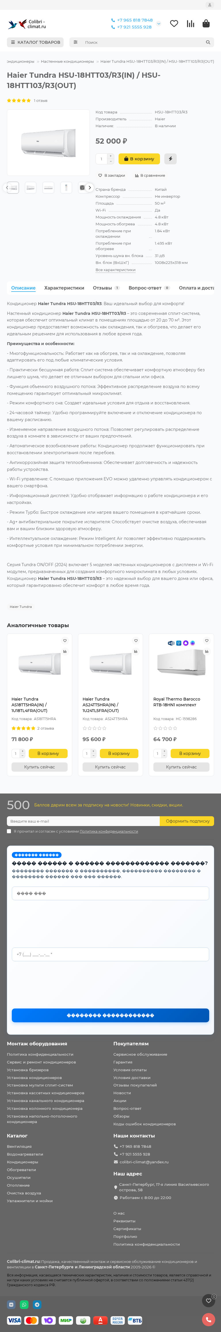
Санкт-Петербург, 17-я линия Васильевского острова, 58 (164, 1187)
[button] (7, 187)
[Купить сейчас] (170, 158)
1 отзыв (39, 100)
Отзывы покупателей (135, 1085)
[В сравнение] (65, 652)
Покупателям (131, 1043)
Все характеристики (116, 269)
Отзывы (105, 288)
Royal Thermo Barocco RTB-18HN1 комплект (176, 702)
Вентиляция (19, 1146)
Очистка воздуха (24, 1193)
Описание (23, 288)
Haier (160, 119)
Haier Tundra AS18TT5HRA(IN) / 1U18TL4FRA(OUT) (29, 705)
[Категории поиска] (75, 42)
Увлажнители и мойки (30, 1200)
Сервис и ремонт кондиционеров (41, 1062)
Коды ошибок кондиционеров (144, 1124)
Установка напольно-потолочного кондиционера (42, 1119)
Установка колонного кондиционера (45, 1108)
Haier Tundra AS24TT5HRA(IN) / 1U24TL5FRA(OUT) (101, 705)
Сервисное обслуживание (140, 1054)
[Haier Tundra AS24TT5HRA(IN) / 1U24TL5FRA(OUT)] (111, 663)
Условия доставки (131, 1077)
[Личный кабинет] (209, 5)
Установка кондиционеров (34, 1077)
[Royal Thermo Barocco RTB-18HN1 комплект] (181, 663)
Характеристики (64, 288)
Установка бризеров (28, 1069)
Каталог (17, 1136)
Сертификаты (127, 1228)
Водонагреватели (25, 1154)
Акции (119, 1100)
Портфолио (125, 1236)
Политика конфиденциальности (40, 1054)
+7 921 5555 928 (134, 27)
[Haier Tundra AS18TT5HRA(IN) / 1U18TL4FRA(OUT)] (40, 663)
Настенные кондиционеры (67, 61)
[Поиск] (208, 42)
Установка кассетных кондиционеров (45, 1093)
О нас (119, 1213)
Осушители (19, 1177)
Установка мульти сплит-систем (40, 1085)
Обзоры (121, 1116)
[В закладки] (65, 641)
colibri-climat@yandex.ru (144, 1162)
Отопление (18, 1185)
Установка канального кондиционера (45, 1100)
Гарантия (122, 1062)
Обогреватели (21, 1169)
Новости (122, 1093)
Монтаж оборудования (37, 1043)
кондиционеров (178, 1261)
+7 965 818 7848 (135, 20)
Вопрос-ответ (148, 288)
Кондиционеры (19, 61)
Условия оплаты (130, 1069)
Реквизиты (124, 1221)
